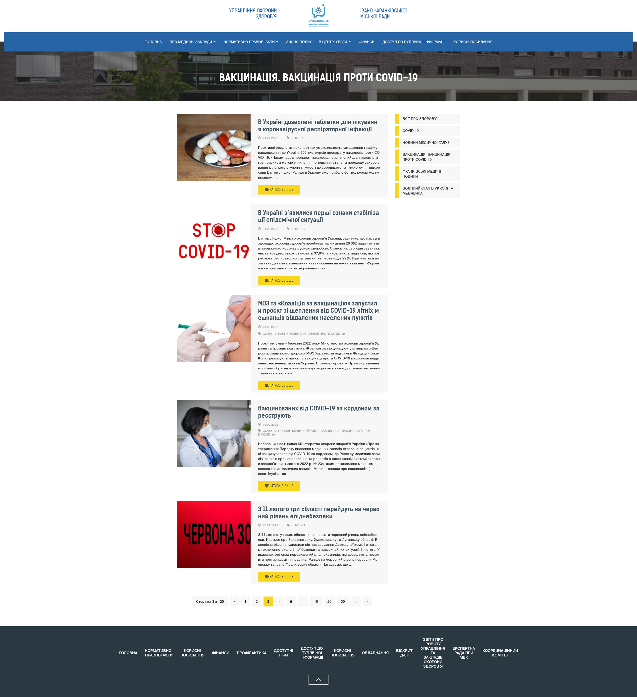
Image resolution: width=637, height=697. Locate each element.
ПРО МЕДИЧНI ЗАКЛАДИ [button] (191, 42)
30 (343, 601)
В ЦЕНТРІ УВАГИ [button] (333, 42)
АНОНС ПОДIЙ (298, 42)
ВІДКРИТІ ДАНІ (405, 653)
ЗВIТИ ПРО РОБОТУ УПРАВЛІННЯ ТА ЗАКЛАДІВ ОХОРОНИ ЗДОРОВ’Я (433, 653)
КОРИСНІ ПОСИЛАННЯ (192, 653)
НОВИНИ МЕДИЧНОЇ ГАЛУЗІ (298, 431)
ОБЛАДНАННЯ (375, 653)
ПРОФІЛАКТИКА (251, 653)
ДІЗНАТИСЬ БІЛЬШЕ (279, 189)
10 (316, 601)
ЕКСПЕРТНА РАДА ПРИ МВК (464, 653)
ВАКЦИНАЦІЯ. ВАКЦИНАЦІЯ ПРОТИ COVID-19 (311, 334)
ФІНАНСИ (366, 42)
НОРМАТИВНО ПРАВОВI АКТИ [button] (249, 42)
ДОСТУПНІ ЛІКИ (283, 653)
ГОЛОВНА (153, 42)
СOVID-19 (298, 138)
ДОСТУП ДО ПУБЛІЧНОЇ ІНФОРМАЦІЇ (413, 42)
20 (329, 601)
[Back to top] (318, 680)
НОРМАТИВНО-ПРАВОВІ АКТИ (159, 653)
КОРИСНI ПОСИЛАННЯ (473, 42)
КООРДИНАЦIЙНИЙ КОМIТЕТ (500, 653)
